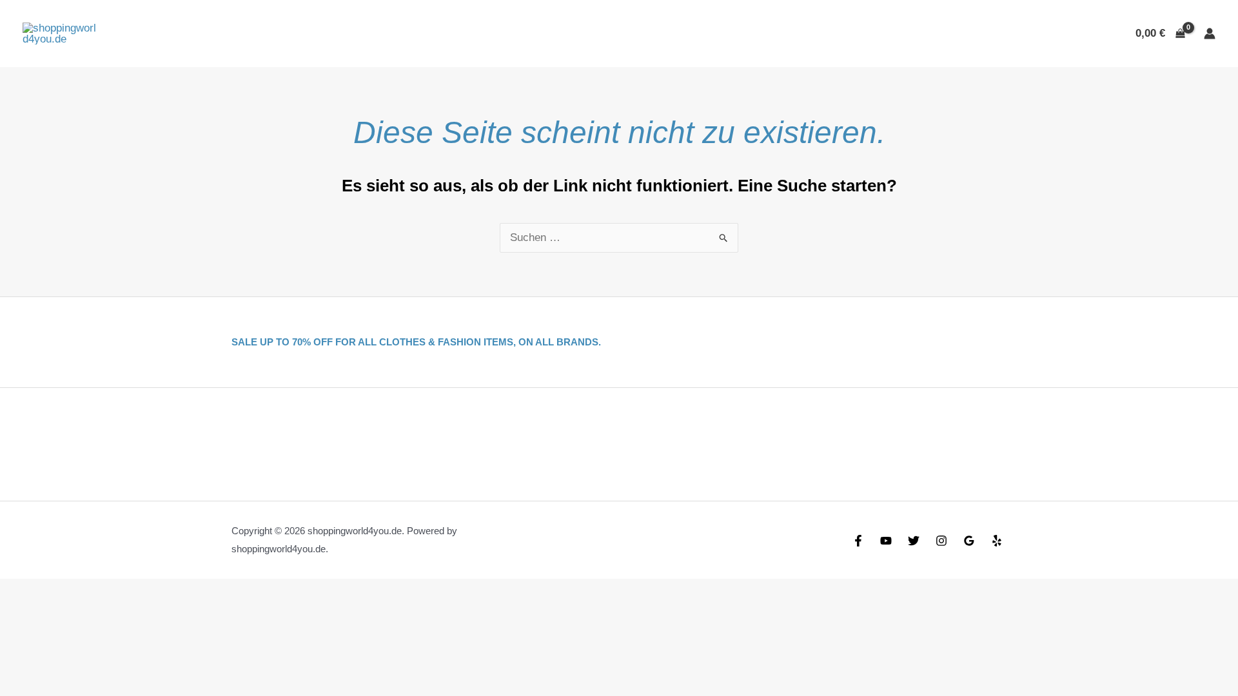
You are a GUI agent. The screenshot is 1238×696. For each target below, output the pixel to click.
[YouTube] (886, 540)
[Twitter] (913, 540)
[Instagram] (941, 540)
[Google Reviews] (969, 540)
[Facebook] (858, 540)
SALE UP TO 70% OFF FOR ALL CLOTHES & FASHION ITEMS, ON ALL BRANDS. (416, 341)
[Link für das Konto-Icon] (1209, 33)
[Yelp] (997, 540)
